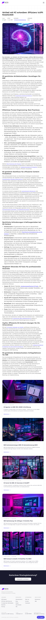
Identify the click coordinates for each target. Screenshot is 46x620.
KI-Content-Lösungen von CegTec (15, 327)
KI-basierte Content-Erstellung (23, 95)
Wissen (17, 603)
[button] (43, 2)
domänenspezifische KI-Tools (29, 286)
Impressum (27, 603)
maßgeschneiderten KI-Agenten (29, 167)
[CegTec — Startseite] (6, 3)
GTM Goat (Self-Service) (6, 601)
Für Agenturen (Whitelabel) (7, 603)
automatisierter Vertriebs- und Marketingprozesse (15, 209)
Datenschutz (37, 599)
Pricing (3, 606)
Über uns (27, 599)
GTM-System (4, 599)
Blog (17, 601)
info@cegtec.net (19, 613)
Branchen (3, 604)
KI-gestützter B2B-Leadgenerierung (21, 318)
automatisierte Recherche (28, 191)
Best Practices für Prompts (14, 163)
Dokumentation (19, 599)
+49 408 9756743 (28, 613)
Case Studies (18, 604)
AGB (36, 601)
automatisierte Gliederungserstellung (12, 179)
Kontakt (27, 601)
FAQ (16, 606)
